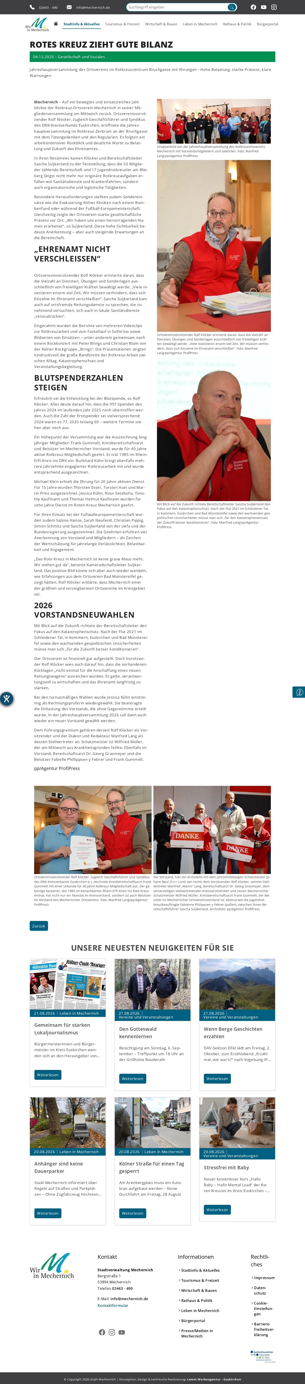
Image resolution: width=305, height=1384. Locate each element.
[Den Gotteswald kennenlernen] (152, 984)
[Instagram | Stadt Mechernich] (274, 7)
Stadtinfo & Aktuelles (200, 1270)
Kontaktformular (113, 1305)
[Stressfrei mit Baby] (237, 1122)
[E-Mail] (69, 7)
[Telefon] (32, 7)
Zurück (38, 926)
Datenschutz (260, 1290)
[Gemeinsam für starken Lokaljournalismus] (68, 984)
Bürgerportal (193, 1320)
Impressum (264, 1277)
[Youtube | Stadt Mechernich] (264, 7)
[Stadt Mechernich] (37, 24)
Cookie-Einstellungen (263, 1308)
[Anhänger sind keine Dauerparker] (68, 1122)
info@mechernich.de (93, 7)
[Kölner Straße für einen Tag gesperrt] (152, 1122)
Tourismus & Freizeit (200, 1280)
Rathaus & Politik (197, 1300)
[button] (56, 23)
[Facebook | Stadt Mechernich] (254, 7)
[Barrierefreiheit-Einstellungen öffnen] (6, 698)
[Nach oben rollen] (295, 1374)
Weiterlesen (48, 1074)
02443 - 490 (48, 7)
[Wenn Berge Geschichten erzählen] (237, 984)
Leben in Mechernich (200, 1310)
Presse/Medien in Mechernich (197, 1333)
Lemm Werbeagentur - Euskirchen (214, 1379)
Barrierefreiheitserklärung (264, 1329)
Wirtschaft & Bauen (199, 1290)
